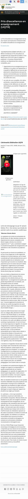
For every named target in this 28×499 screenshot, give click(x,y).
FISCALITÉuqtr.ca (22, 1)
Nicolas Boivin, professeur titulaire (15, 12)
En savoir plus (5, 45)
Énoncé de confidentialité (14, 493)
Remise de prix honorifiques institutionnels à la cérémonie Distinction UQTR (13, 127)
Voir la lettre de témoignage (9, 447)
